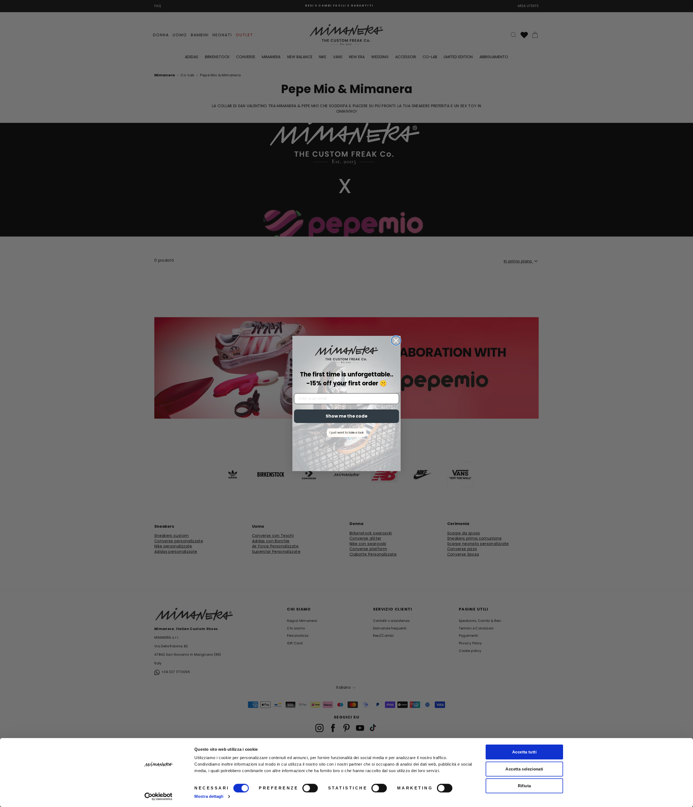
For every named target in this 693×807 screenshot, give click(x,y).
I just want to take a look (346, 433)
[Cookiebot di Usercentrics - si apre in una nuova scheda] (158, 796)
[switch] (310, 788)
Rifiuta (524, 785)
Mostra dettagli (208, 796)
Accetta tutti (524, 752)
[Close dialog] (396, 340)
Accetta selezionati (524, 769)
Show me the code (346, 416)
